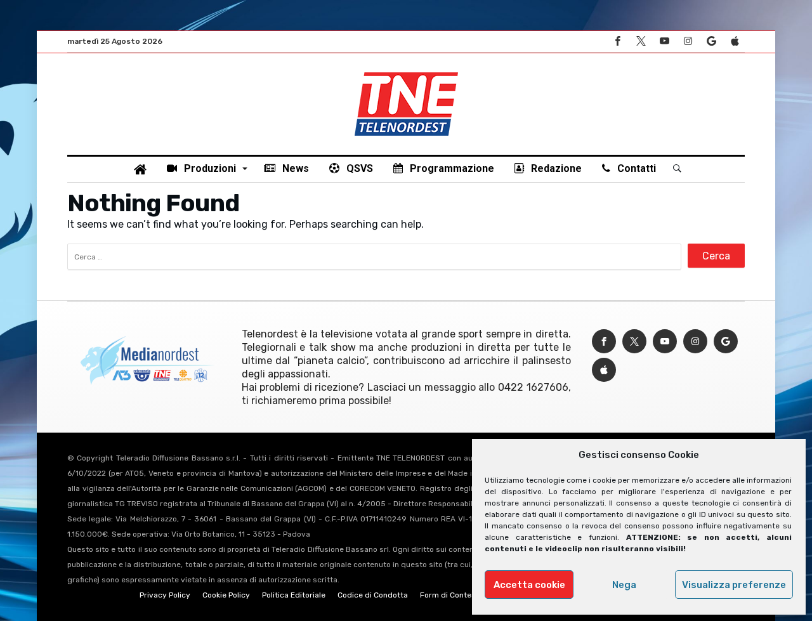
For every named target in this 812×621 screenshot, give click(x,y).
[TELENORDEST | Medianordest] (406, 72)
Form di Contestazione (461, 595)
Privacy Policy (165, 595)
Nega (624, 585)
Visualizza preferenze (734, 585)
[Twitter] (641, 41)
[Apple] (734, 41)
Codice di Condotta (372, 595)
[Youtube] (664, 41)
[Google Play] (711, 41)
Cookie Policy (226, 595)
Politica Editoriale (293, 595)
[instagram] (688, 41)
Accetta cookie (529, 585)
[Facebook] (617, 41)
